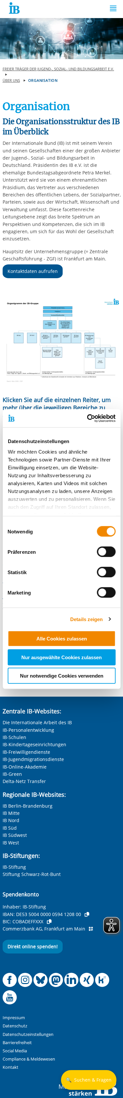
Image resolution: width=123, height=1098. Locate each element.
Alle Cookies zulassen (61, 638)
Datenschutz (15, 1026)
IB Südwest (15, 835)
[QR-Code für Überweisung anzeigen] (91, 929)
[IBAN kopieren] (87, 914)
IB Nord (11, 820)
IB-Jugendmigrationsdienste (33, 759)
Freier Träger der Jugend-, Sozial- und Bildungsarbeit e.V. (58, 68)
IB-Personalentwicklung (28, 730)
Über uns (11, 80)
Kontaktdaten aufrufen (33, 271)
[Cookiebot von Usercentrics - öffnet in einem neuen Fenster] (87, 418)
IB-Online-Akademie (25, 767)
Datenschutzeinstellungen (28, 1034)
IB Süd (10, 828)
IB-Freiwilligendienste (26, 752)
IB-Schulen (14, 737)
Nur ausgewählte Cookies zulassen (61, 657)
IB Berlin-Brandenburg (27, 806)
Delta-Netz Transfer (24, 781)
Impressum (14, 1017)
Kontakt (10, 1067)
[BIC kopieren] (49, 921)
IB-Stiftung (14, 867)
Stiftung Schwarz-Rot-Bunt (32, 874)
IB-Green (12, 774)
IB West (11, 843)
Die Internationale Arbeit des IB (37, 722)
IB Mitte (11, 813)
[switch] (106, 552)
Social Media (15, 1051)
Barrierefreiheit (17, 1042)
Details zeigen (86, 619)
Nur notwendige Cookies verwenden (61, 676)
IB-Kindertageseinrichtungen (34, 744)
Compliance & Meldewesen (29, 1059)
